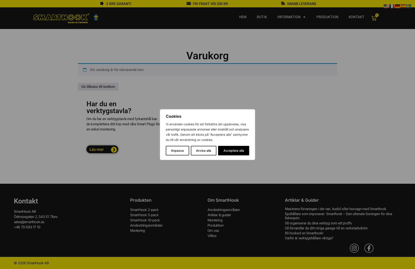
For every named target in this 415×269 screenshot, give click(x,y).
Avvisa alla (203, 150)
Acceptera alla (233, 150)
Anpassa (177, 150)
